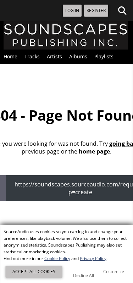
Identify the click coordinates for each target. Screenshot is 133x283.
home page (94, 151)
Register (96, 10)
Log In (72, 10)
